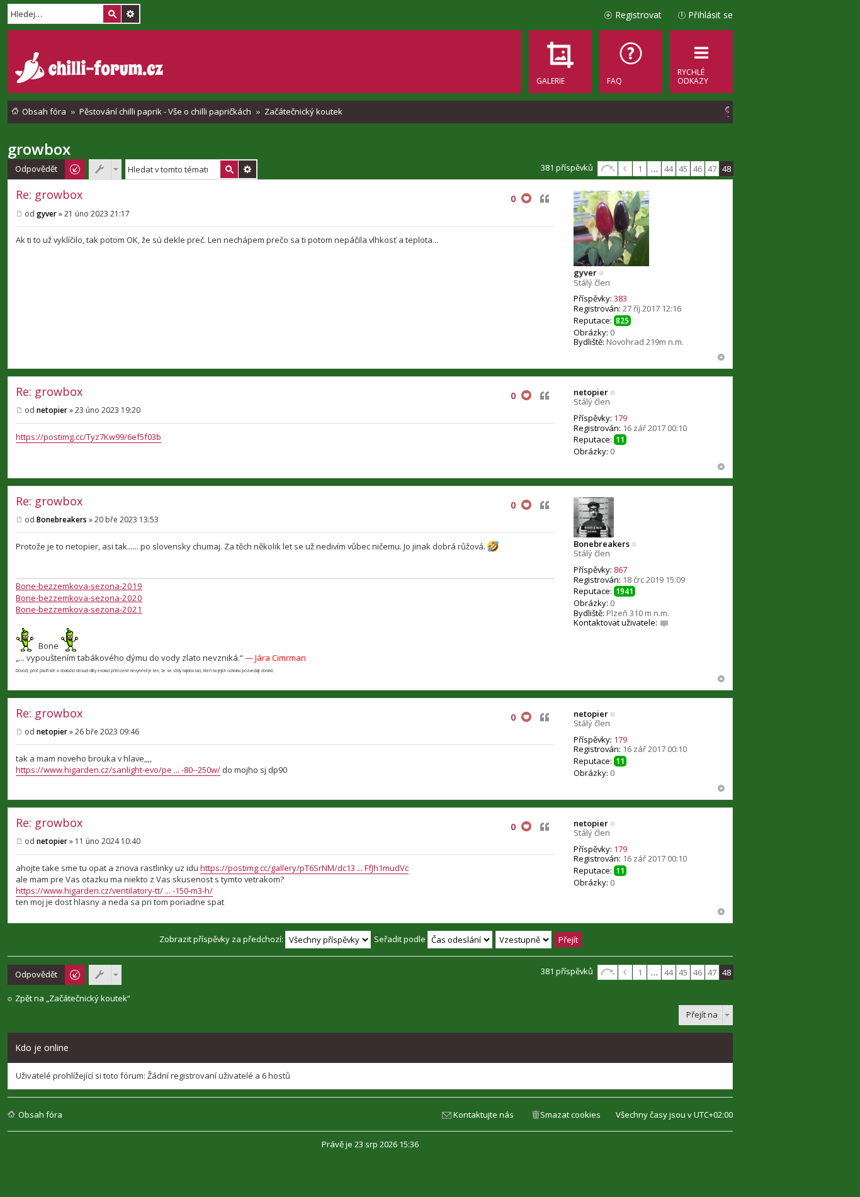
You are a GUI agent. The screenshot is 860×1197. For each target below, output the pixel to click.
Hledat (112, 14)
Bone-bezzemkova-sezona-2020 (79, 598)
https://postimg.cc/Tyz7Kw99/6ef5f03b (88, 436)
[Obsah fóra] (90, 69)
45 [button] (683, 168)
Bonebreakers (602, 543)
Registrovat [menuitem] (638, 15)
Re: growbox (49, 194)
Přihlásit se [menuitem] (710, 15)
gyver (585, 272)
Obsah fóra (40, 1114)
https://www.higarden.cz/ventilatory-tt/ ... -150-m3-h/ (114, 890)
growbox (39, 148)
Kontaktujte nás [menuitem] (483, 1114)
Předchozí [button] (625, 168)
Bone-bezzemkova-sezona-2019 (79, 586)
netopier (591, 392)
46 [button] (697, 168)
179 (620, 418)
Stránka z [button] (607, 168)
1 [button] (640, 168)
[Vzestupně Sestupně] (524, 939)
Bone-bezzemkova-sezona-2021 (79, 609)
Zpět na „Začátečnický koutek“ (72, 998)
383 (620, 298)
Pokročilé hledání (130, 14)
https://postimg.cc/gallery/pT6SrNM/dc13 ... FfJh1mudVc (304, 868)
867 (620, 569)
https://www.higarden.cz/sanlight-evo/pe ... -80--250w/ (118, 769)
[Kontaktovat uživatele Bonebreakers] (664, 622)
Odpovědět (36, 168)
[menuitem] (630, 61)
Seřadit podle (400, 939)
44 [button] (668, 168)
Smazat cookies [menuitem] (570, 1114)
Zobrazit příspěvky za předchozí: (222, 939)
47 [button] (712, 168)
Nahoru (721, 357)
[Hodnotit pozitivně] (526, 199)
